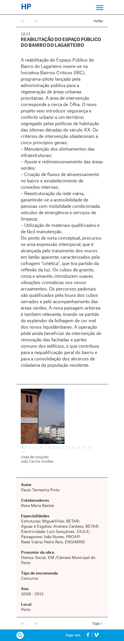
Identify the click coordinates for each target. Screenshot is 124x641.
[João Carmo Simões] (62, 416)
